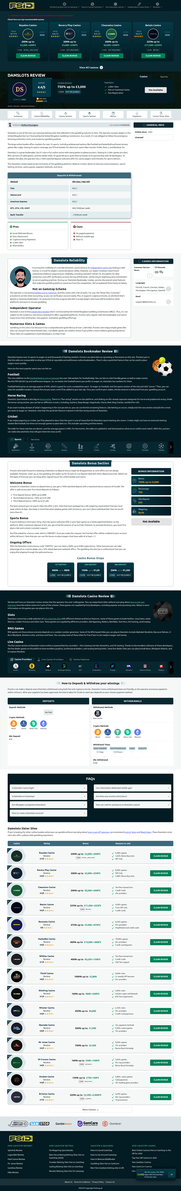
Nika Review (13, 1172)
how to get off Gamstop (98, 832)
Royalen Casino (47, 854)
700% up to (85, 1045)
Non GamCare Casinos (142, 1166)
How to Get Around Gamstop (103, 1155)
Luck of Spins (130, 832)
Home (10, 106)
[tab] (143, 76)
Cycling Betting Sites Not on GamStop (66, 1166)
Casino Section (65, 116)
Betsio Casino (47, 906)
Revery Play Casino (46, 871)
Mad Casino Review (16, 1159)
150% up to (85, 1077)
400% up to (85, 942)
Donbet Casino (46, 1078)
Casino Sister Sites (161, 116)
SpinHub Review (15, 1150)
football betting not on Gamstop (44, 378)
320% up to (85, 1095)
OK (172, 1174)
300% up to (85, 873)
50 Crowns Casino (47, 1061)
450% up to (85, 1011)
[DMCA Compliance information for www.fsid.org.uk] (18, 1123)
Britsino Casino (47, 1095)
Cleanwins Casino (47, 888)
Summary (18, 116)
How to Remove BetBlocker (102, 1159)
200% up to (85, 853)
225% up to (85, 905)
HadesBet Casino (46, 940)
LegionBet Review (16, 1155)
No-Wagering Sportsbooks (61, 1150)
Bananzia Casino (47, 923)
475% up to (85, 924)
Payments (137, 116)
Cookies (153, 1172)
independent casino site (101, 268)
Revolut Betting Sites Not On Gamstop (66, 1171)
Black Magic (146, 832)
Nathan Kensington (29, 125)
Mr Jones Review (15, 1163)
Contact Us (110, 1182)
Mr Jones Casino (47, 1043)
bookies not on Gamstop (45, 293)
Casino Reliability (41, 116)
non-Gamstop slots (52, 619)
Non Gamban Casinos (141, 1162)
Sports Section (89, 116)
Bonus (113, 116)
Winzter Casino (46, 1009)
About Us (68, 1182)
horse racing (45, 399)
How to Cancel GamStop (101, 1150)
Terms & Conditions (82, 1182)
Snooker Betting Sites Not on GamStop (66, 1162)
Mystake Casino (47, 1026)
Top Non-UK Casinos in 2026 (144, 1158)
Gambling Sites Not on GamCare (104, 1163)
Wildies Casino (46, 957)
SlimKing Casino (47, 992)
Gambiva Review (15, 1168)
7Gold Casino (46, 975)
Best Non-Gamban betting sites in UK (107, 1168)
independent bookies (40, 312)
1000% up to (85, 976)
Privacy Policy (98, 1182)
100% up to (85, 993)
